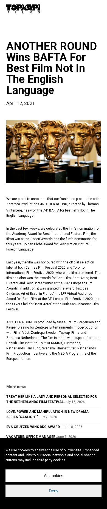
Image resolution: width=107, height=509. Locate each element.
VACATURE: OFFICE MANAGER (30, 437)
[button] (99, 9)
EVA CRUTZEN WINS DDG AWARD (33, 427)
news (15, 31)
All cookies (53, 475)
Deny (53, 490)
